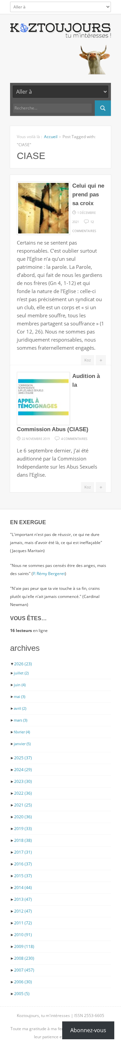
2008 (24, 958)
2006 (23, 982)
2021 (23, 805)
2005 (22, 993)
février (22, 731)
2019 (23, 828)
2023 (23, 781)
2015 (23, 876)
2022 (23, 793)
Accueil (50, 136)
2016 (23, 864)
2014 (23, 887)
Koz (87, 359)
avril (20, 708)
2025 (23, 758)
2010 (23, 935)
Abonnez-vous (88, 1030)
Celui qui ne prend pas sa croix (88, 195)
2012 (23, 911)
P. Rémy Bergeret (49, 573)
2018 (23, 840)
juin (20, 684)
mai (19, 696)
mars (20, 720)
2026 (23, 664)
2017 (23, 852)
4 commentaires (74, 438)
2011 (23, 923)
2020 (23, 817)
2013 (23, 899)
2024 (23, 769)
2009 (24, 946)
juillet (21, 672)
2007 (24, 970)
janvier (22, 743)
